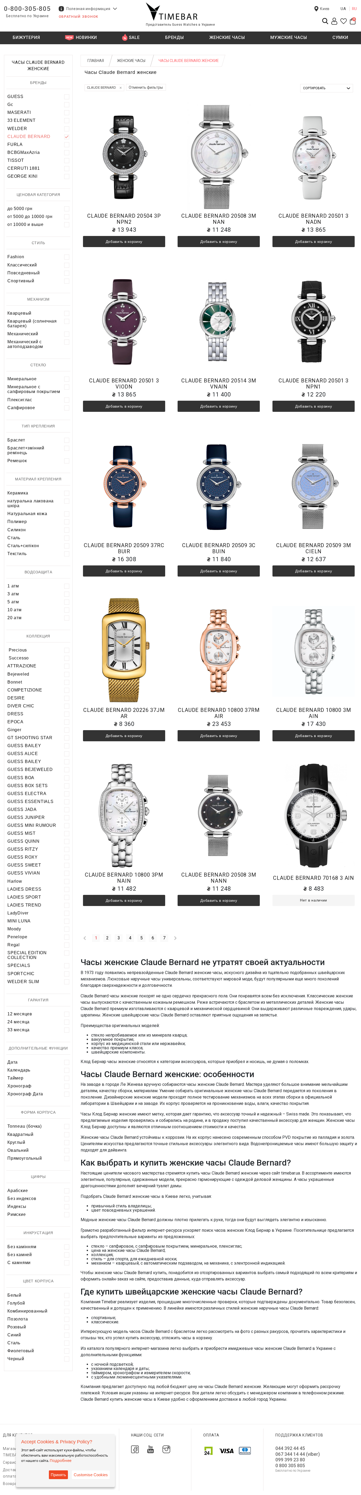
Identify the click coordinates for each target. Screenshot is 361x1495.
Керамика (17, 493)
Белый (14, 1295)
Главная (95, 61)
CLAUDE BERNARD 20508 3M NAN (218, 219)
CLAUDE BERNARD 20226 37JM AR (124, 713)
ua (343, 8)
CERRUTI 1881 (23, 168)
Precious (17, 650)
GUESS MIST (21, 833)
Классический (22, 265)
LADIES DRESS (24, 889)
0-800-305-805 (27, 8)
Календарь (18, 1070)
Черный (15, 1358)
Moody (14, 929)
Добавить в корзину (124, 241)
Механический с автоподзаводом (25, 344)
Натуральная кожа (27, 513)
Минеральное (22, 379)
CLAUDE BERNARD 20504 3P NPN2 (124, 219)
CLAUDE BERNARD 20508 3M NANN (218, 878)
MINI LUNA (19, 921)
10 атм (14, 610)
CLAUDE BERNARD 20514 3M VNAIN (218, 384)
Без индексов (21, 1198)
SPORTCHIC (21, 973)
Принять (58, 1474)
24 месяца (18, 1022)
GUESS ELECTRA (26, 793)
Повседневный (23, 273)
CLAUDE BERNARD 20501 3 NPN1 (314, 384)
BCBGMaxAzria (23, 152)
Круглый (16, 1142)
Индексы (16, 1206)
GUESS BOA (20, 777)
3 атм (13, 594)
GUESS (15, 96)
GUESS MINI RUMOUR (31, 825)
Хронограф (19, 1086)
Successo (18, 658)
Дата (12, 1062)
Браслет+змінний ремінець (25, 450)
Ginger (14, 730)
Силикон (16, 530)
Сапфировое (21, 407)
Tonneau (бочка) (24, 1126)
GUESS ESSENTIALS (30, 801)
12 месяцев (19, 1014)
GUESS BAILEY (24, 745)
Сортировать (314, 88)
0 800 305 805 (290, 1465)
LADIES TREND (24, 905)
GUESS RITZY (22, 849)
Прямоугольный (24, 1158)
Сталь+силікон (23, 545)
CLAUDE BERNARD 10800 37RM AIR (219, 713)
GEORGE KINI (22, 176)
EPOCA (15, 722)
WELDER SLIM (23, 981)
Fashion (15, 257)
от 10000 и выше (25, 224)
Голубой (16, 1303)
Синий (14, 1335)
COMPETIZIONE (24, 690)
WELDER (17, 128)
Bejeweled (18, 674)
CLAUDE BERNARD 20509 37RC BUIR (124, 548)
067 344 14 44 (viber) (297, 1454)
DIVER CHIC (20, 706)
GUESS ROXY (22, 857)
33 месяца (18, 1030)
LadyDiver (18, 913)
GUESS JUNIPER (26, 817)
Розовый (16, 1327)
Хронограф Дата (25, 1094)
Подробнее (60, 1460)
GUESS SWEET (24, 865)
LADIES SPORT (24, 897)
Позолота (17, 1319)
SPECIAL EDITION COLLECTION (27, 955)
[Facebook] (135, 1449)
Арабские (17, 1190)
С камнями (19, 1262)
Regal (13, 945)
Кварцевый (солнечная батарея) (32, 323)
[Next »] (175, 938)
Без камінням (21, 1246)
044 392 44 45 (290, 1448)
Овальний (18, 1150)
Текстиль (16, 553)
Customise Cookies (91, 1474)
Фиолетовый (20, 1351)
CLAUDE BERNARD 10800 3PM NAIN (124, 878)
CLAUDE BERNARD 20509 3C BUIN (219, 548)
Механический (22, 334)
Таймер (15, 1078)
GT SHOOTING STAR (30, 737)
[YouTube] (150, 1449)
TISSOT (15, 160)
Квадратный (20, 1134)
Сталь (13, 537)
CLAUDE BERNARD (28, 136)
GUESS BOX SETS (27, 785)
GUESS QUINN (23, 841)
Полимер (17, 521)
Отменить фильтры (146, 87)
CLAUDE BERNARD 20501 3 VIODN (124, 384)
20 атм (14, 617)
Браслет (16, 440)
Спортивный (20, 281)
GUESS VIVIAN (23, 873)
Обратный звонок (78, 16)
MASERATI (19, 112)
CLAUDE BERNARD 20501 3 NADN (314, 219)
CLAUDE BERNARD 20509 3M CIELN (313, 548)
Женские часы (131, 61)
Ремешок (17, 460)
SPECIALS (18, 965)
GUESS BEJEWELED (30, 769)
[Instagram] (166, 1449)
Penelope (17, 937)
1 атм (13, 586)
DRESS (15, 714)
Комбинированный (27, 1311)
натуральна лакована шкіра (30, 503)
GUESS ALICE (22, 753)
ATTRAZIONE (21, 666)
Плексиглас (19, 400)
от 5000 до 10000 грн (30, 216)
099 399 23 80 (290, 1459)
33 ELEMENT (21, 120)
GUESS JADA (22, 809)
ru (354, 8)
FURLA (15, 144)
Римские (16, 1214)
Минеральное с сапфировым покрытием (33, 389)
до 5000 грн (20, 208)
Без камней (19, 1254)
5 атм (13, 602)
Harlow (14, 881)
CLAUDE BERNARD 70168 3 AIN (313, 878)
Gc (10, 104)
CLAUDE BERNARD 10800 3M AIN (313, 713)
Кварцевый (19, 313)
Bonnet (14, 682)
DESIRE (16, 698)
